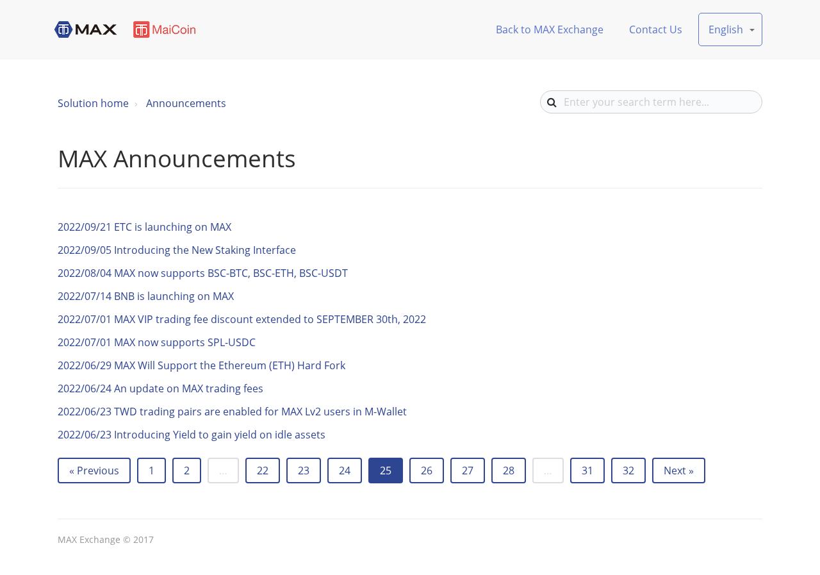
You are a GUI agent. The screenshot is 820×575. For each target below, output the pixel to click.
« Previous (94, 470)
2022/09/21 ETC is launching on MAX (144, 227)
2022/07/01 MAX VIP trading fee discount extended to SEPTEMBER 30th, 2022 (242, 319)
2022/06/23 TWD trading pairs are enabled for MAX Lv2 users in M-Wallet (232, 411)
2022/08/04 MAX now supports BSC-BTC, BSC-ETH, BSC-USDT (203, 273)
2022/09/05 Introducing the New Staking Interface (177, 250)
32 (628, 470)
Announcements (186, 103)
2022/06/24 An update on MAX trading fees (160, 388)
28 (508, 470)
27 (467, 470)
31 (587, 470)
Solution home (93, 103)
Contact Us (655, 29)
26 (426, 470)
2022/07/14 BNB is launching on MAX (146, 296)
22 (262, 470)
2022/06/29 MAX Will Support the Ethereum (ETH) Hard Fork (201, 365)
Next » (679, 470)
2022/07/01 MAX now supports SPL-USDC (157, 342)
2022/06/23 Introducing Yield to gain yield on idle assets (191, 435)
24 (344, 470)
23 (303, 470)
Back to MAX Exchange (549, 29)
